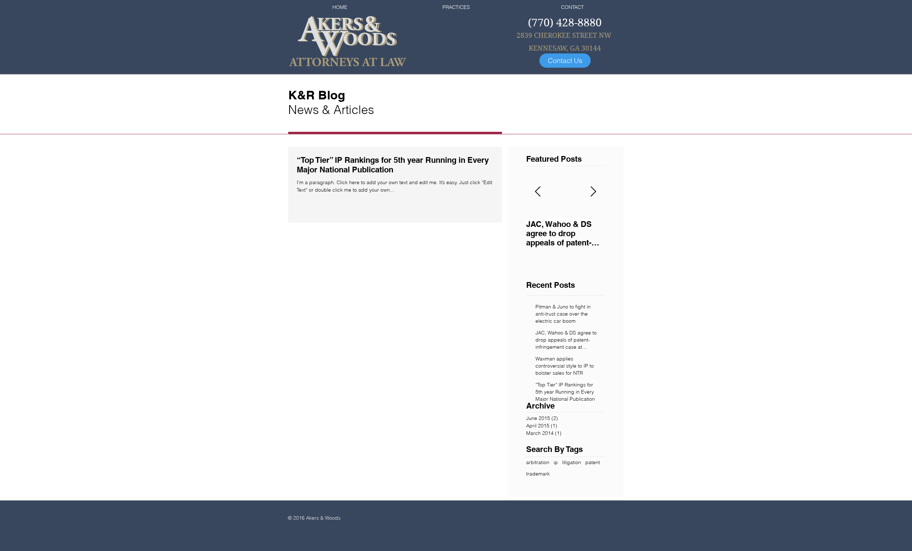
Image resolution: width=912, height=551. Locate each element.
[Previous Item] (537, 191)
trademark (538, 474)
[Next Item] (593, 191)
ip (556, 462)
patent (592, 462)
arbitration (537, 462)
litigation (571, 462)
